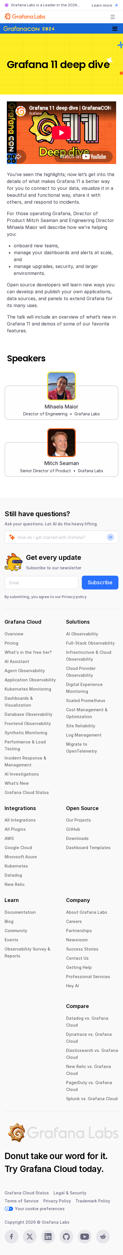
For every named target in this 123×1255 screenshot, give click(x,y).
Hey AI (72, 985)
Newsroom (77, 939)
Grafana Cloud (48, 1169)
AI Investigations (22, 774)
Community (16, 930)
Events (11, 939)
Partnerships (79, 930)
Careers (74, 921)
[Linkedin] (48, 1237)
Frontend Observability (28, 723)
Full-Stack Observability (90, 643)
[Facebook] (11, 1237)
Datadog (13, 875)
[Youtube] (85, 1237)
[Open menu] (112, 17)
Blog (9, 921)
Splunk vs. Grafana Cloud (92, 1098)
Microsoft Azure (21, 856)
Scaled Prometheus (85, 700)
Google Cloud (18, 847)
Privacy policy (74, 596)
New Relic (15, 884)
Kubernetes (16, 865)
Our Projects (78, 820)
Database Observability (28, 714)
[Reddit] (103, 1237)
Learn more (102, 5)
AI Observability (82, 633)
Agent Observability (25, 670)
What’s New (17, 783)
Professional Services (88, 976)
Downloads (77, 838)
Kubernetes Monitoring (28, 689)
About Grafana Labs (86, 912)
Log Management (84, 734)
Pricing (11, 643)
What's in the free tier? (28, 652)
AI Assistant (17, 661)
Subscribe (100, 582)
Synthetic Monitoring (26, 732)
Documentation (20, 912)
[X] (30, 1237)
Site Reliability (80, 725)
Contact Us (77, 958)
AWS (9, 838)
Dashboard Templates (88, 847)
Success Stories (82, 948)
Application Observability (30, 679)
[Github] (66, 1237)
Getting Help (79, 967)
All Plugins (15, 829)
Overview (14, 633)
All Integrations (20, 820)
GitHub (73, 829)
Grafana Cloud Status (27, 792)
